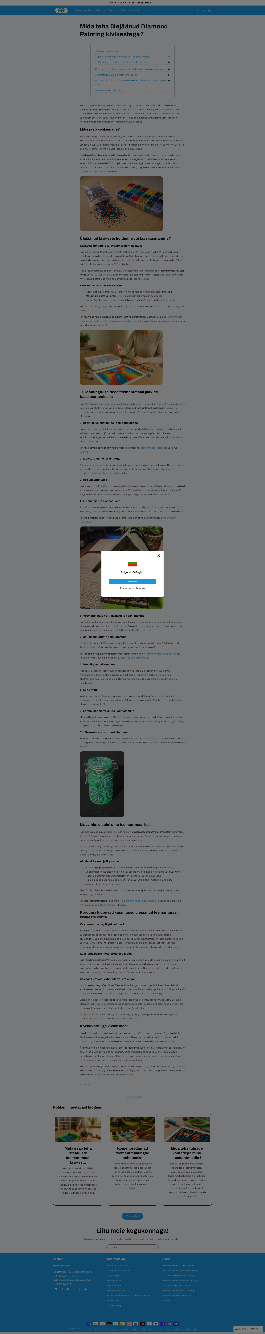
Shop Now (132, 582)
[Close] (158, 555)
